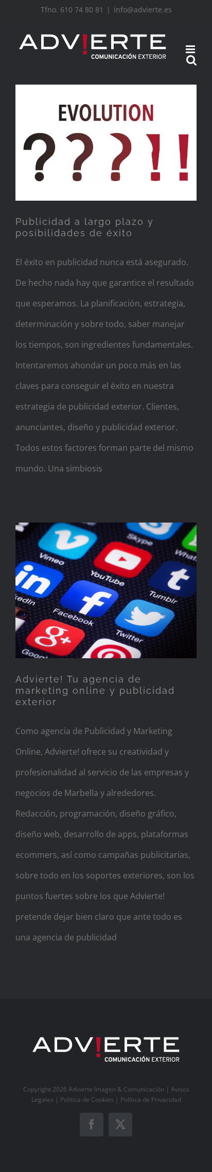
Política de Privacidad (150, 1099)
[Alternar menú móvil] (191, 49)
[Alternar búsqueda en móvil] (191, 60)
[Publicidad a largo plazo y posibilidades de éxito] (106, 142)
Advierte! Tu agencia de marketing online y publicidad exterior (95, 690)
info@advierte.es (143, 9)
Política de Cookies (87, 1099)
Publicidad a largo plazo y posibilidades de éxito (84, 227)
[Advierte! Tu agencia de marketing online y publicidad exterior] (106, 590)
